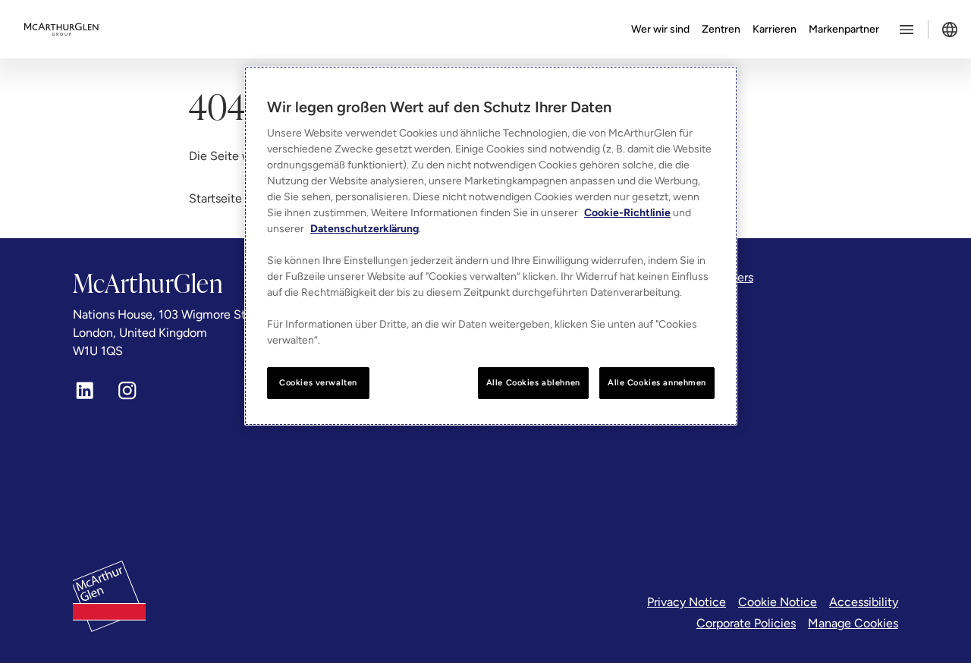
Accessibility (863, 602)
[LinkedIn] (85, 391)
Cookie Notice (777, 602)
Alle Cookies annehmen (657, 382)
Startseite (215, 198)
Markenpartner (844, 29)
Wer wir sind (660, 29)
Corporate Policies (746, 623)
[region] (490, 246)
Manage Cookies (853, 623)
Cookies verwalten (318, 382)
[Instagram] (127, 391)
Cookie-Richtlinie (627, 212)
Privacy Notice (686, 602)
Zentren (721, 29)
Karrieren (775, 29)
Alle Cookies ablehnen (533, 382)
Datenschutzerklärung (364, 228)
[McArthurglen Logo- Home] (62, 29)
